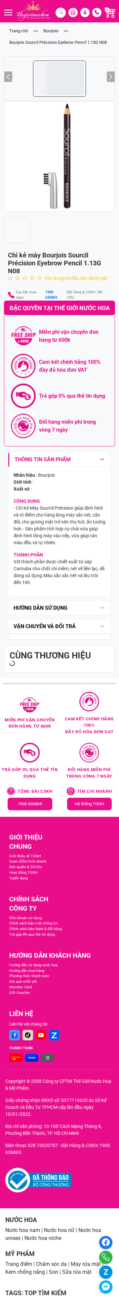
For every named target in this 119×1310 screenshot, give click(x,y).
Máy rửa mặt (86, 1264)
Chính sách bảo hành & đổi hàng (35, 929)
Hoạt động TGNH (23, 872)
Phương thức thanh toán (29, 976)
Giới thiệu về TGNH (25, 856)
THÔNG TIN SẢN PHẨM (43, 459)
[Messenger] (105, 1287)
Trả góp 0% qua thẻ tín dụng (32, 934)
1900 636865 (51, 295)
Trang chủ (18, 30)
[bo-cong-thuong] (38, 1180)
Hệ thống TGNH (89, 803)
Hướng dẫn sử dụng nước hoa (33, 965)
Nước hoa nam (22, 1230)
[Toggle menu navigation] (8, 12)
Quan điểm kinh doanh (27, 861)
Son (53, 1272)
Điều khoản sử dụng (25, 918)
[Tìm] (60, 12)
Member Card (20, 987)
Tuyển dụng (18, 878)
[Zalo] (54, 1035)
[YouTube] (41, 1035)
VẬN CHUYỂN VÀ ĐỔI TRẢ (45, 626)
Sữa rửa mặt (77, 1272)
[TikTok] (27, 1035)
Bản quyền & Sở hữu (25, 867)
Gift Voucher (19, 993)
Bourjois (51, 30)
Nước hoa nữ (59, 1230)
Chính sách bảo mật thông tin (33, 923)
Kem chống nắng (25, 1272)
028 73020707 (43, 1145)
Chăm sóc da (51, 1264)
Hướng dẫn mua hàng (26, 971)
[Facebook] (14, 1035)
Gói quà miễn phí (23, 981)
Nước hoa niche (42, 1238)
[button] (59, 156)
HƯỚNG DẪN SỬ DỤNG (40, 608)
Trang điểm (18, 1264)
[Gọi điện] (105, 1257)
